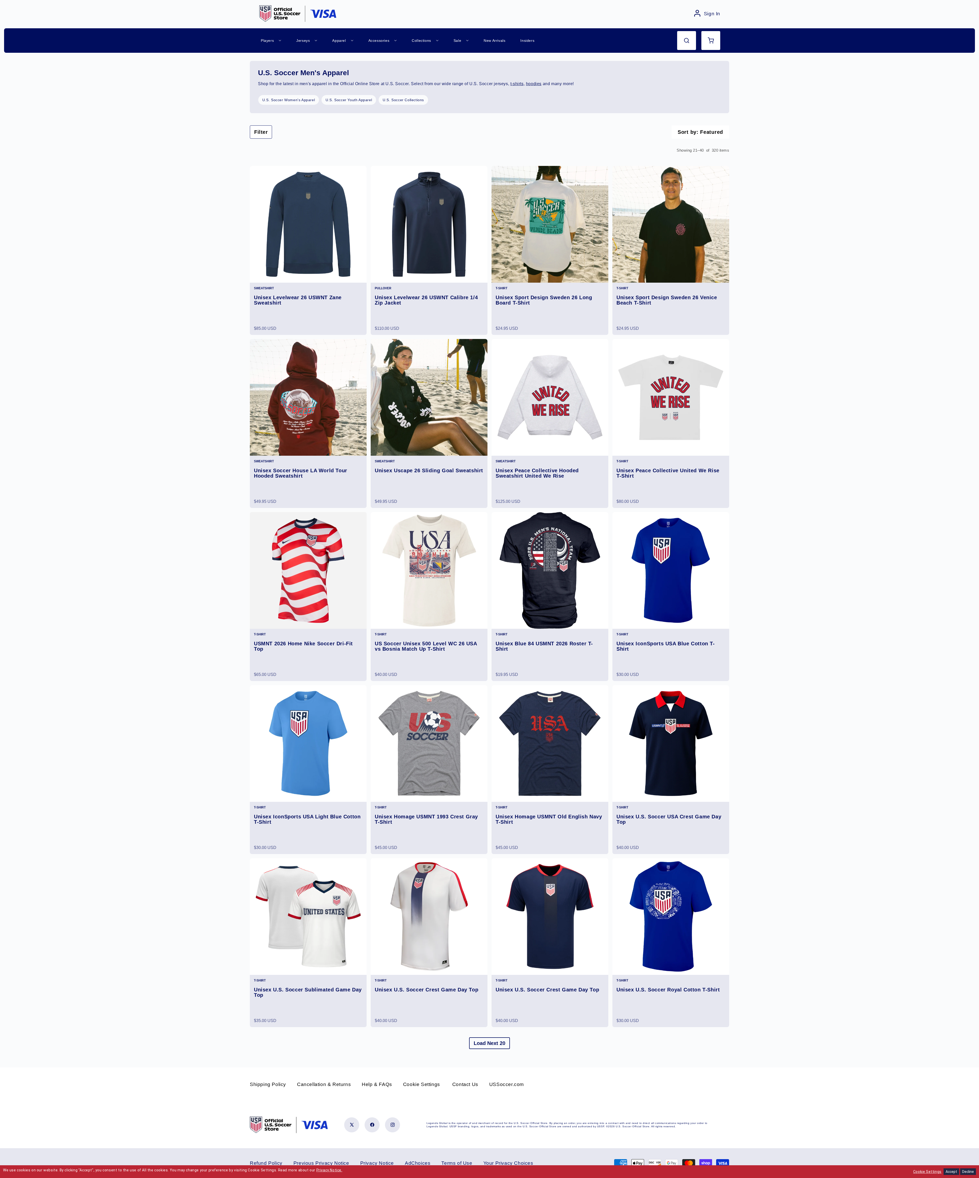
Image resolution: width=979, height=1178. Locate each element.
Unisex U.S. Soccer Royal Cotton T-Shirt (668, 989)
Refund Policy (266, 1163)
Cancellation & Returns (324, 1084)
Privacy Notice (377, 1163)
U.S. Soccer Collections (403, 100)
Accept (951, 1172)
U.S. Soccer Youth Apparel (349, 100)
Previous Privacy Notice (321, 1163)
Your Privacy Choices (508, 1163)
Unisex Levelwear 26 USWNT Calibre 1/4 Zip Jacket (426, 300)
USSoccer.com (506, 1084)
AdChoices (417, 1163)
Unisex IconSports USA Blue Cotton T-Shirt (665, 646)
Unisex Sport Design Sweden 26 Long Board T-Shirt (544, 300)
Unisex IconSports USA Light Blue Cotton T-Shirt (307, 819)
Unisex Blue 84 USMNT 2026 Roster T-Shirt (544, 646)
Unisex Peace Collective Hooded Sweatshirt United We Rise (537, 473)
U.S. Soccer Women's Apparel (288, 100)
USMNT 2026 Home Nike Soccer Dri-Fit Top (303, 646)
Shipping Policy (268, 1084)
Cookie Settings (421, 1084)
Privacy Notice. (329, 1170)
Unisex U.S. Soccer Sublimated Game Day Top (308, 992)
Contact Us (465, 1084)
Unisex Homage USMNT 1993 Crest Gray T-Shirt (426, 819)
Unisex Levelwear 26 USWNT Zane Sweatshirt (298, 300)
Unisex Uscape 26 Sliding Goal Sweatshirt (429, 470)
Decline (968, 1172)
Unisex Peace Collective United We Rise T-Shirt (667, 473)
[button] (686, 40)
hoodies (534, 84)
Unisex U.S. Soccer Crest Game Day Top (426, 989)
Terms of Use (456, 1163)
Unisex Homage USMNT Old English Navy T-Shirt (549, 819)
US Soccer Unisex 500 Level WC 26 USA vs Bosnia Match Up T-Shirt (426, 646)
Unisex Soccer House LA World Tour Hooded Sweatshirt (300, 473)
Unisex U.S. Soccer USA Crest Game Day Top (668, 819)
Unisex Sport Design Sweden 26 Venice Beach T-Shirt (666, 300)
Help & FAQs (377, 1084)
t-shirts (517, 84)
